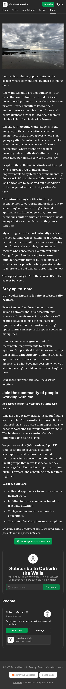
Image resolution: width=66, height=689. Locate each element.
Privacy (32, 667)
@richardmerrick (13, 616)
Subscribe (48, 4)
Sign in (59, 4)
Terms (41, 667)
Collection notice (54, 667)
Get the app (48, 674)
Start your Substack (24, 674)
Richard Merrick (15, 612)
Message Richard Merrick (35, 541)
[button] (5, 10)
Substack (17, 682)
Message (40, 630)
